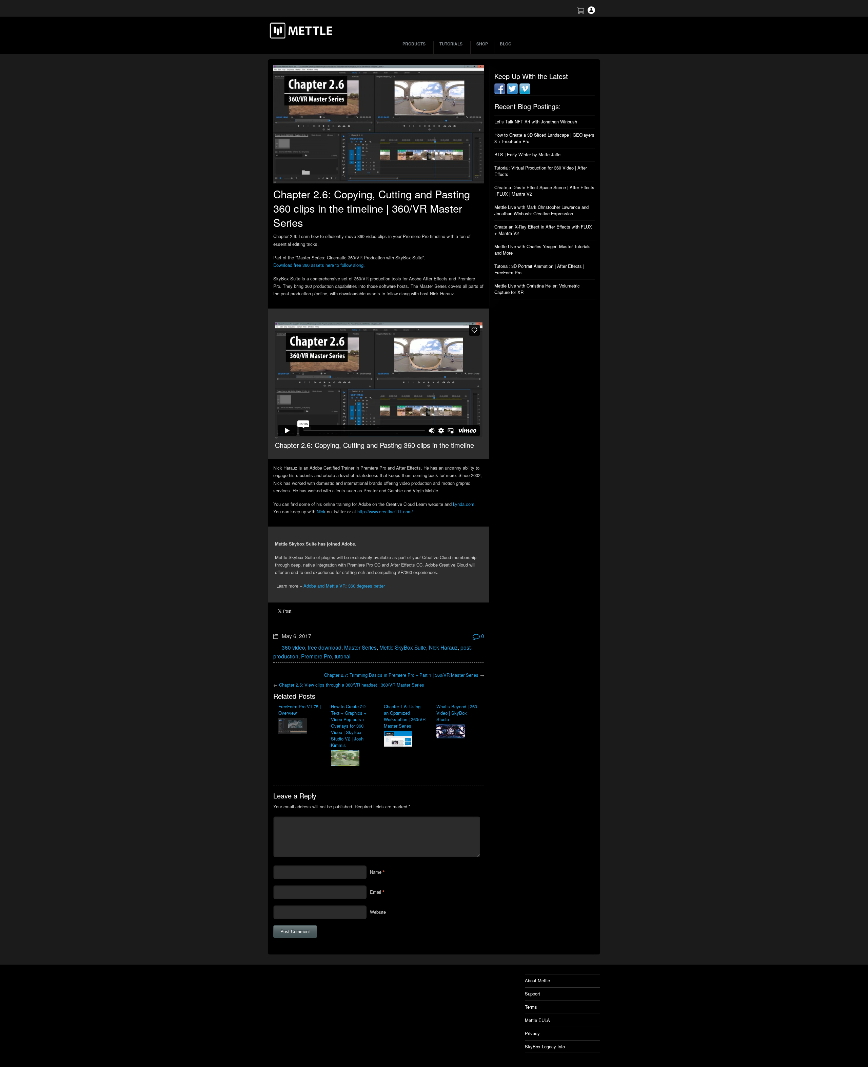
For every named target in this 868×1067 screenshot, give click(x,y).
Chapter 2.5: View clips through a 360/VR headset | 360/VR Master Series (351, 684)
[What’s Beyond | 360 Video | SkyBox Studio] (457, 732)
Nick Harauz (443, 647)
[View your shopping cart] (580, 12)
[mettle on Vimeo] (524, 92)
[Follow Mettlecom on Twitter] (512, 92)
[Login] (591, 12)
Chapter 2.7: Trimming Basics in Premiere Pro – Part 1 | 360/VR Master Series (401, 675)
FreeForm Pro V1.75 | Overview (299, 709)
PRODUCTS (414, 44)
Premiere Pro (316, 656)
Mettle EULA (537, 1020)
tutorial (342, 656)
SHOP (482, 44)
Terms (531, 1007)
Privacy (532, 1033)
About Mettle (537, 980)
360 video (293, 647)
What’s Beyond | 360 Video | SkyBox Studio (456, 713)
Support (532, 993)
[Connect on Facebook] (499, 92)
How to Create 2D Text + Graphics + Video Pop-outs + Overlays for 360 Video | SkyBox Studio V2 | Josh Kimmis (349, 725)
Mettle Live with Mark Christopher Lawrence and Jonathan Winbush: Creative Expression (541, 210)
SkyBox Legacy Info (545, 1046)
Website (378, 912)
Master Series (360, 647)
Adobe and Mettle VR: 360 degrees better (344, 585)
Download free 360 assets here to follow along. (319, 265)
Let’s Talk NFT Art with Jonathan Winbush (535, 121)
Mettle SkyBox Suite (402, 647)
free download (324, 647)
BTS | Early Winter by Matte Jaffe (527, 154)
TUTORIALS (450, 44)
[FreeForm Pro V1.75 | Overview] (299, 726)
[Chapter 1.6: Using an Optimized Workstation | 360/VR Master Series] (405, 739)
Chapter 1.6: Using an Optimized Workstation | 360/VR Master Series (405, 716)
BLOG (505, 44)
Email (375, 892)
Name (375, 872)
